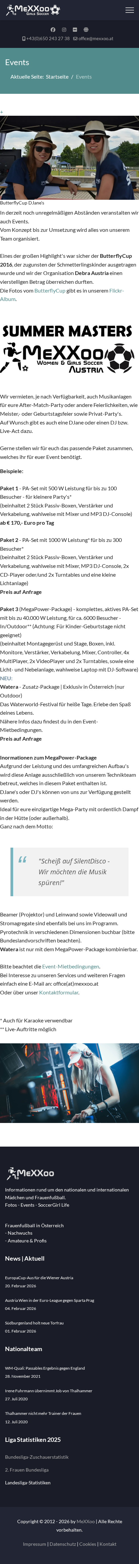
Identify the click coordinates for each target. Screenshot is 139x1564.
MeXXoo (86, 1521)
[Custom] (86, 29)
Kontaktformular (58, 992)
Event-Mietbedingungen (70, 966)
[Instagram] (64, 29)
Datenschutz (63, 1544)
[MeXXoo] (69, 1174)
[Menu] (130, 10)
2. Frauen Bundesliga (27, 1470)
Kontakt (108, 1544)
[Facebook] (53, 29)
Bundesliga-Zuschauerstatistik (36, 1457)
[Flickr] (75, 29)
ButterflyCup (49, 290)
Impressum (34, 1544)
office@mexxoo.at (96, 38)
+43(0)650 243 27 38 (48, 38)
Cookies (87, 1544)
